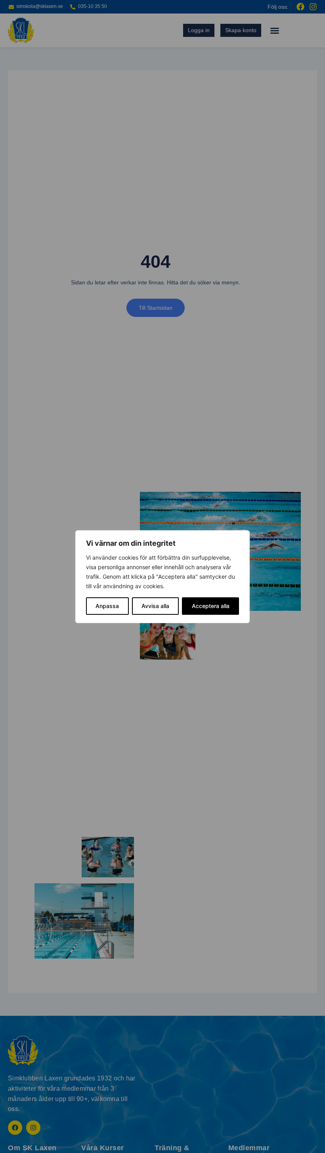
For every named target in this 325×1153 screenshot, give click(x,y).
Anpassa (107, 605)
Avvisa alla (155, 605)
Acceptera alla (210, 605)
